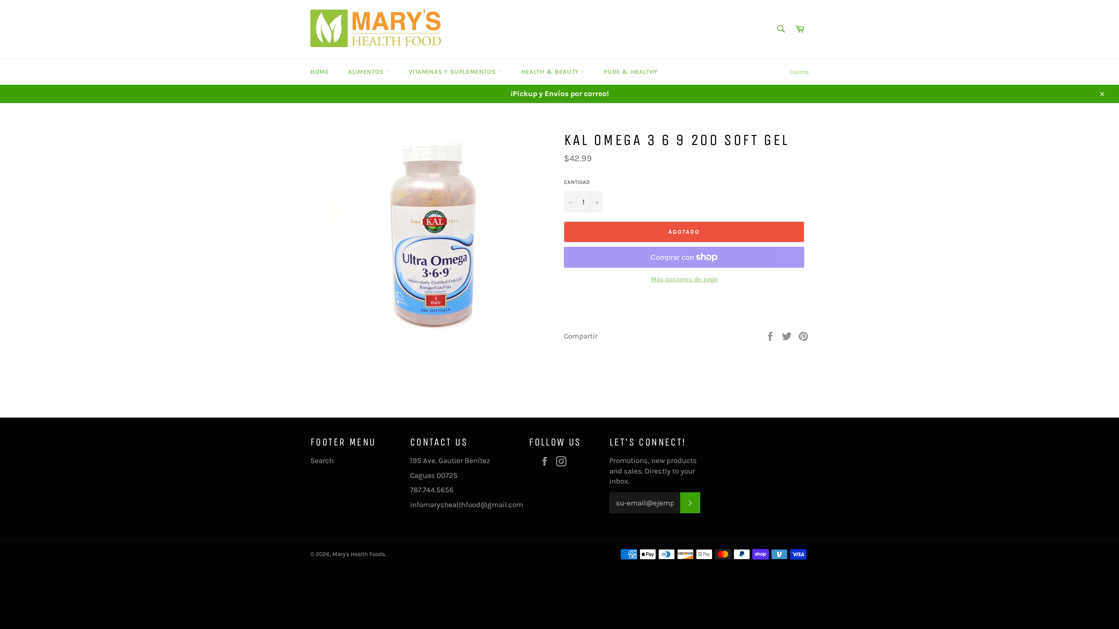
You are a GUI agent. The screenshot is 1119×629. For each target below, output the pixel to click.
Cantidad (577, 182)
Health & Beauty (551, 72)
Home (319, 72)
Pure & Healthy (630, 72)
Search (322, 460)
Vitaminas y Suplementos (453, 72)
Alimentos (367, 72)
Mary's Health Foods (358, 554)
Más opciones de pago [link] (684, 279)
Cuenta (799, 72)
